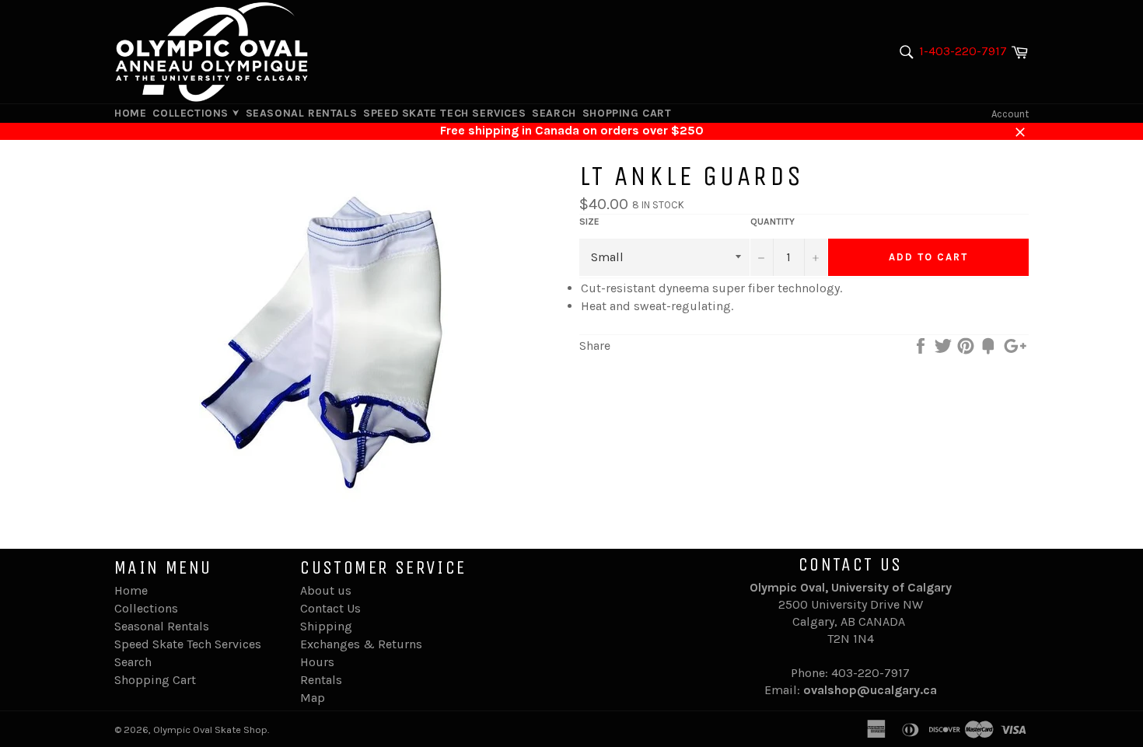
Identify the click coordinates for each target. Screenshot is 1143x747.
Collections (192, 113)
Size (589, 221)
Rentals (321, 679)
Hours (317, 661)
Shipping (326, 626)
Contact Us (330, 608)
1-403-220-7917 (963, 51)
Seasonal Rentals (302, 113)
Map (312, 697)
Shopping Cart (627, 113)
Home (130, 113)
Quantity (772, 221)
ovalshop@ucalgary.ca (870, 689)
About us (325, 590)
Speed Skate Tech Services (444, 113)
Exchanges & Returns (361, 644)
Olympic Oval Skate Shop (210, 729)
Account (1010, 114)
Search (554, 113)
